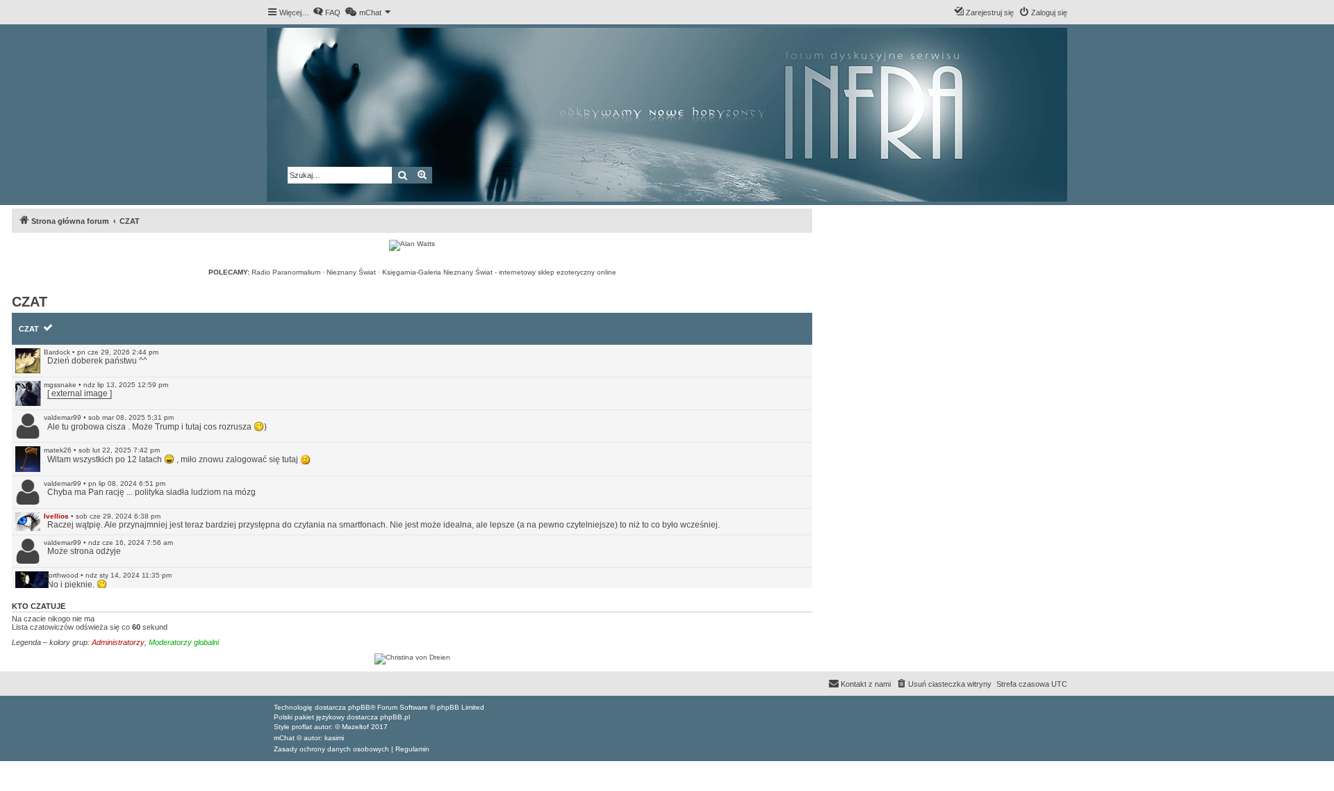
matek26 (58, 450)
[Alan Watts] (412, 245)
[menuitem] (326, 12)
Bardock (57, 352)
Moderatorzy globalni (184, 642)
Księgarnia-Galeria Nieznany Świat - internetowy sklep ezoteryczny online (499, 272)
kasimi (334, 738)
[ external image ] (79, 393)
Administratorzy (118, 642)
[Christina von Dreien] (412, 658)
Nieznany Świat (351, 272)
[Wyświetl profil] (27, 360)
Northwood (61, 575)
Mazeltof (355, 727)
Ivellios (56, 516)
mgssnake (60, 385)
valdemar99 (62, 417)
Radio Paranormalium (286, 272)
